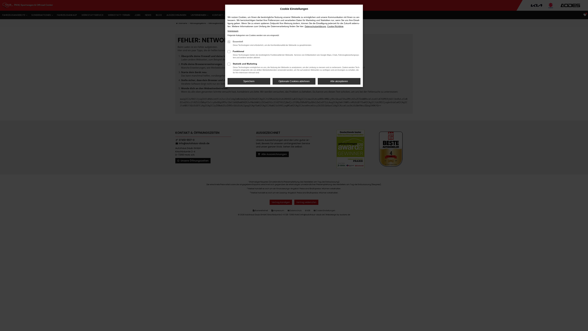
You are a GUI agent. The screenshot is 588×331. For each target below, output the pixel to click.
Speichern (248, 81)
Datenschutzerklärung (315, 26)
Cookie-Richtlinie (335, 26)
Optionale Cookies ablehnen (294, 81)
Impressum (233, 31)
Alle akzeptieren (339, 81)
